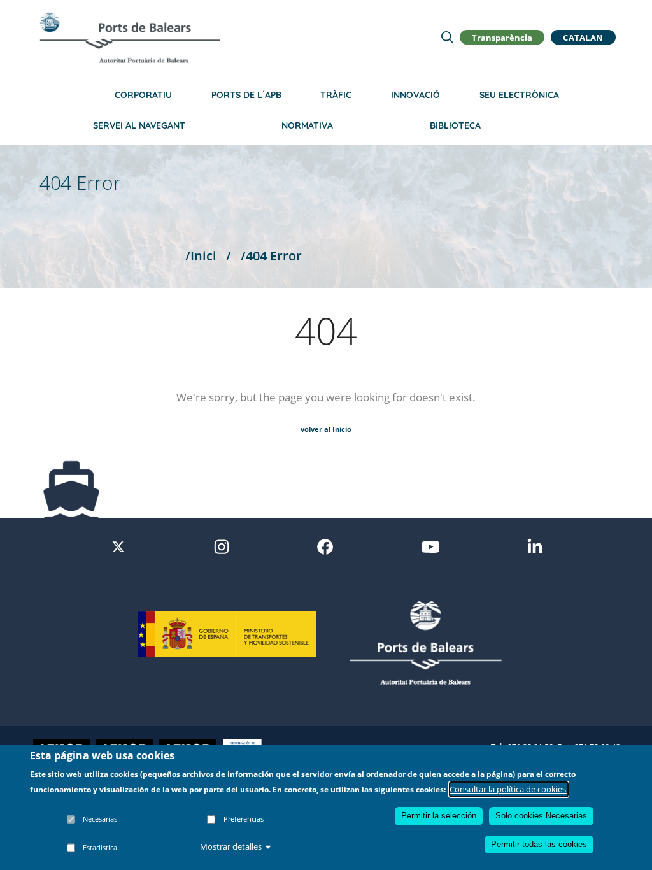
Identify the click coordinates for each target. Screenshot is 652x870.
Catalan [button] (583, 37)
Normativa (307, 125)
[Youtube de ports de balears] (430, 546)
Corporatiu (143, 95)
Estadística (100, 847)
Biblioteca (455, 125)
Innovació (415, 95)
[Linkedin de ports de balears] (535, 546)
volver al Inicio (326, 429)
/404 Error (271, 255)
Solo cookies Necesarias (541, 815)
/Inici (200, 255)
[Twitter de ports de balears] (118, 546)
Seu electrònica (519, 95)
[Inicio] (129, 37)
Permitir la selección (438, 815)
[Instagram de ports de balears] (221, 546)
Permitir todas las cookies (539, 844)
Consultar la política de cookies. (509, 789)
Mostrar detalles (231, 846)
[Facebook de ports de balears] (325, 546)
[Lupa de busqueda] (447, 37)
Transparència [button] (502, 37)
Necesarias (100, 819)
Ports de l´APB (246, 95)
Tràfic (335, 95)
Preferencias (243, 819)
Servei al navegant (139, 125)
